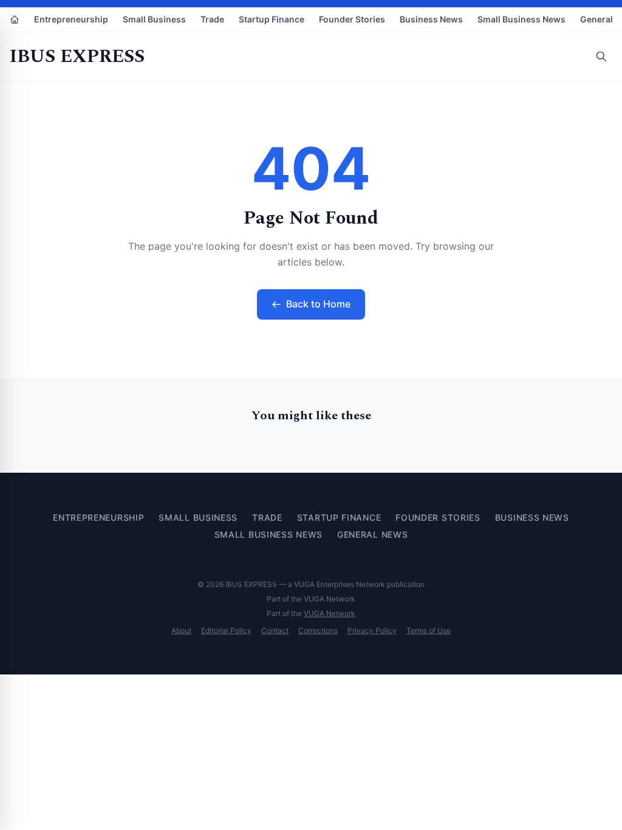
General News (372, 534)
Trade (212, 19)
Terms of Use (428, 630)
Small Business (154, 19)
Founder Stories (352, 19)
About (181, 630)
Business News (431, 19)
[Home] (14, 19)
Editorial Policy (226, 630)
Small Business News (521, 19)
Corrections (318, 630)
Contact (275, 630)
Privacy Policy (372, 630)
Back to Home (318, 304)
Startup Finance (271, 19)
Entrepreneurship (71, 19)
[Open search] (601, 56)
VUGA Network (329, 613)
